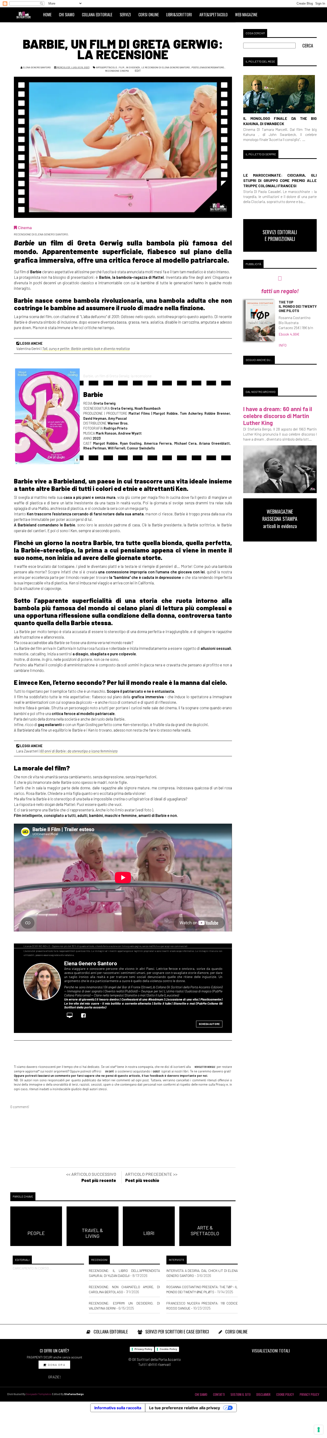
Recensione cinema (117, 70)
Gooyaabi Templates (38, 1394)
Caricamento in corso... (32, 1268)
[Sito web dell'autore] (71, 1015)
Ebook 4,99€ (289, 334)
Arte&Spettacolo (106, 67)
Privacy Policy (143, 1349)
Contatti (219, 1394)
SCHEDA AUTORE (209, 1023)
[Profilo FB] (85, 1015)
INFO (283, 345)
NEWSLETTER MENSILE (204, 1067)
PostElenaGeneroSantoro (208, 67)
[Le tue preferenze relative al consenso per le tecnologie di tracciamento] (318, 1429)
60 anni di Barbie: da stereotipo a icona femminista (79, 751)
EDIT (137, 70)
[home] (25, 14)
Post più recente (98, 1180)
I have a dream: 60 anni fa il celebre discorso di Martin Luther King (277, 415)
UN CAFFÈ (109, 1071)
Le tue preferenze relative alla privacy (184, 1407)
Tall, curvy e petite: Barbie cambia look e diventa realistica (86, 348)
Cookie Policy (168, 1349)
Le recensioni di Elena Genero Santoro (165, 67)
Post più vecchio (142, 1180)
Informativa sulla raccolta (117, 1407)
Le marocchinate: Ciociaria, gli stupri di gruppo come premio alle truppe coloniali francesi (280, 180)
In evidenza (133, 67)
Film (121, 67)
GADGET (156, 1071)
